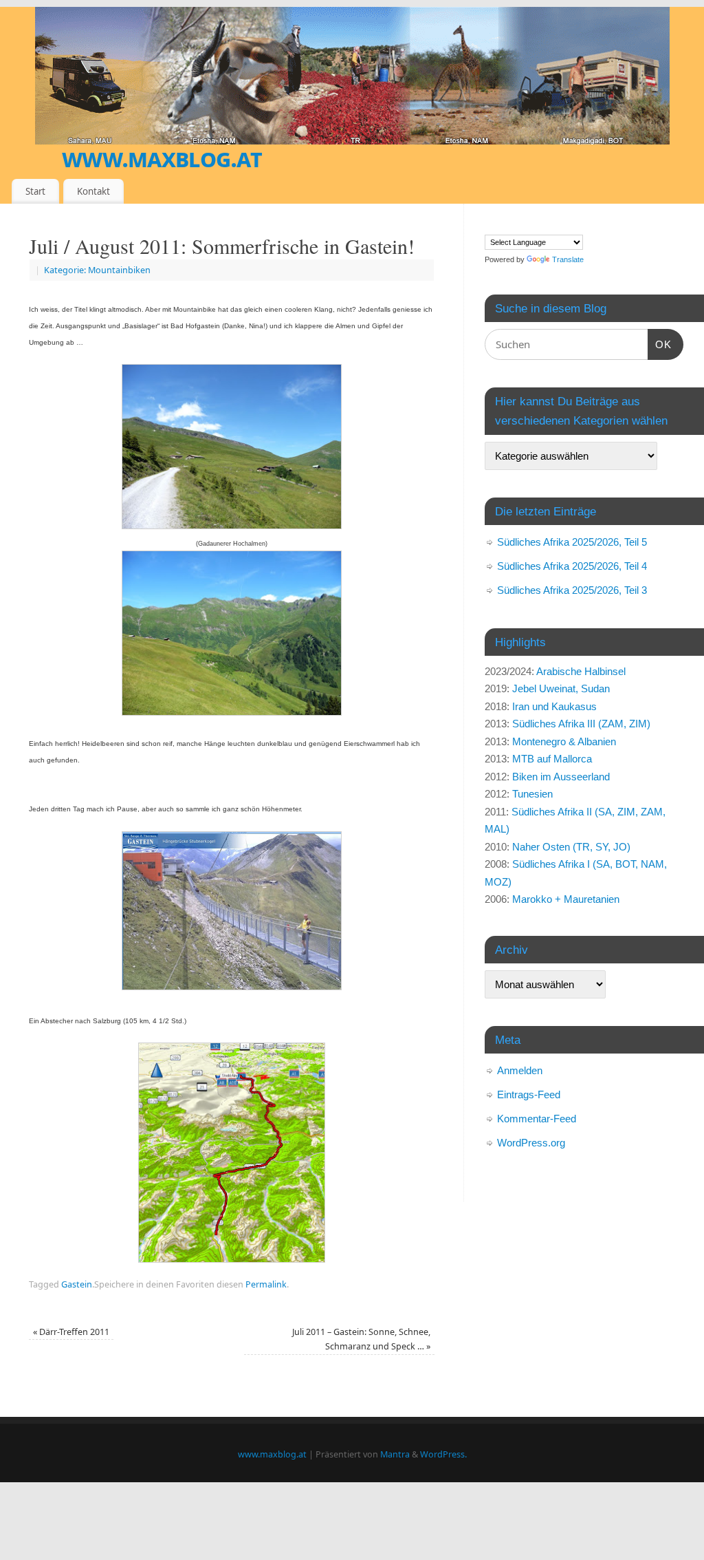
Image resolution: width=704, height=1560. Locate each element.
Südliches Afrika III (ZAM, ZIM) (581, 723)
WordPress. (443, 1454)
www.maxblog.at (162, 158)
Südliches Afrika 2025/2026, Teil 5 (572, 542)
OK (660, 344)
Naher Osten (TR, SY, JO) (571, 847)
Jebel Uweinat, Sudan (561, 688)
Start (35, 191)
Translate (568, 259)
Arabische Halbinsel (581, 671)
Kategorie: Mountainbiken (97, 270)
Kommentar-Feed (536, 1118)
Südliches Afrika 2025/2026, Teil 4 (572, 566)
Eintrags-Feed (528, 1094)
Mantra (395, 1454)
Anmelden (519, 1070)
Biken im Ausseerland (561, 776)
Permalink (266, 1284)
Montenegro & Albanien (564, 741)
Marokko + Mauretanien (565, 899)
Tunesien (532, 794)
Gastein (76, 1284)
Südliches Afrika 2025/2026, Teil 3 (572, 590)
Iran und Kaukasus (554, 706)
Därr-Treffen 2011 (71, 1332)
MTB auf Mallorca (552, 759)
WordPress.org (531, 1142)
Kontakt (93, 191)
